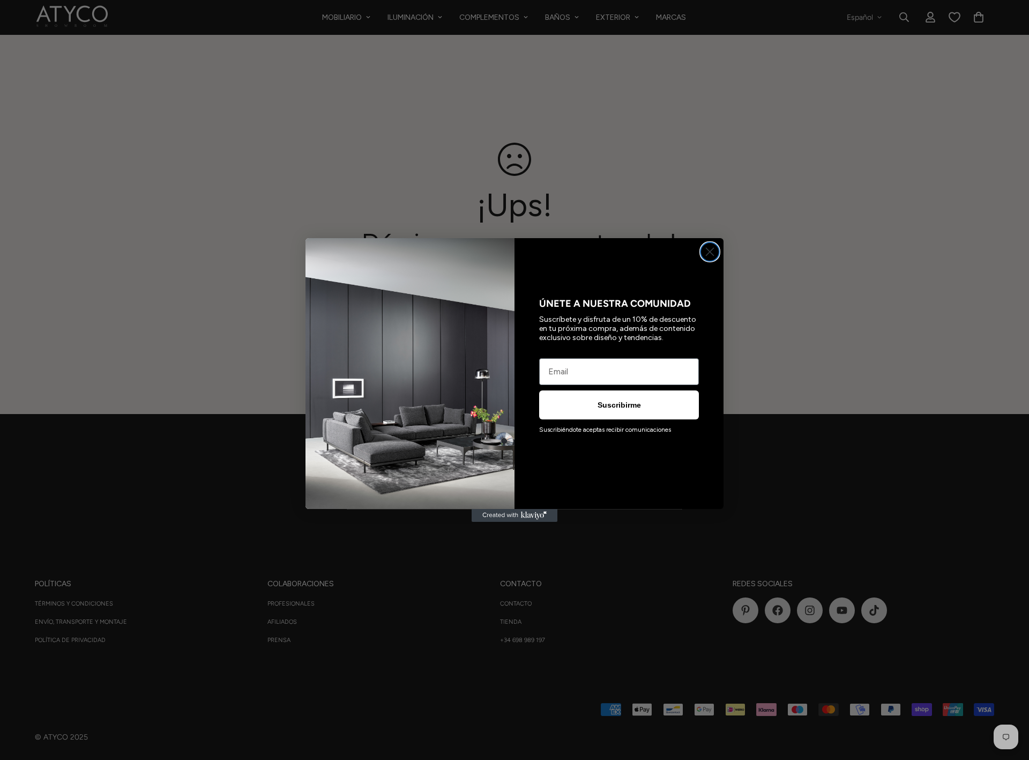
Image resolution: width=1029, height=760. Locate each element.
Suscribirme (619, 405)
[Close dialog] (709, 251)
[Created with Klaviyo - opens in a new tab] (514, 515)
